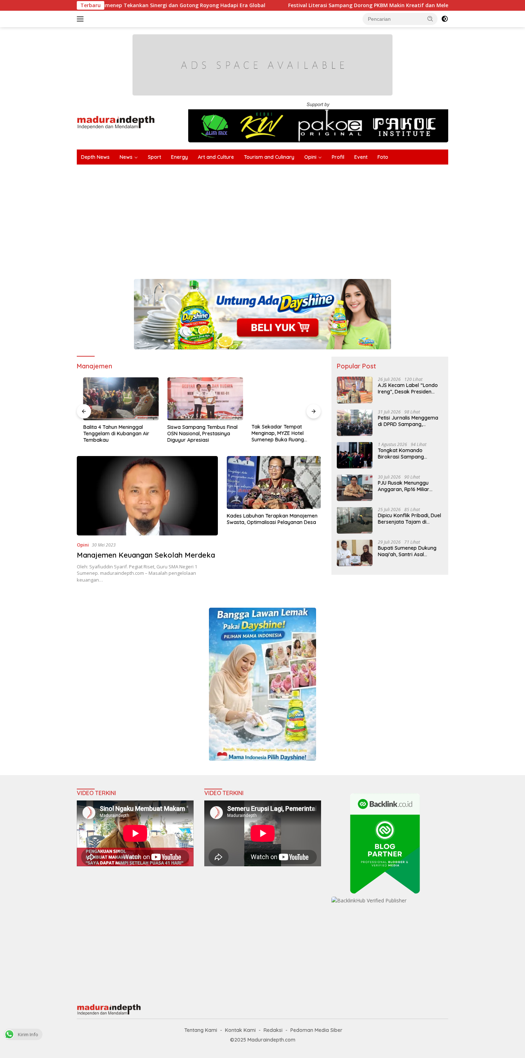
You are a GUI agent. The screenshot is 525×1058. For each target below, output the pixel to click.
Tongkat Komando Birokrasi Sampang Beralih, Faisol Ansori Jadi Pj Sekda (408, 453)
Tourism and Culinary (269, 157)
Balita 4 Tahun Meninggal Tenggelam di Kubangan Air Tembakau (110, 433)
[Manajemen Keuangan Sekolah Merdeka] (147, 495)
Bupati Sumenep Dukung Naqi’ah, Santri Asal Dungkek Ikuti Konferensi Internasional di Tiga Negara (407, 550)
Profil (338, 157)
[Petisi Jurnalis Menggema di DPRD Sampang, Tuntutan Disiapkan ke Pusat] (354, 422)
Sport (154, 157)
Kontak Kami (240, 1030)
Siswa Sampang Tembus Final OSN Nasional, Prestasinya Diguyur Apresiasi (196, 433)
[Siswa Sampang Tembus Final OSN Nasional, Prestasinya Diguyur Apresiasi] (199, 398)
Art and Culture (216, 157)
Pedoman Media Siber (316, 1030)
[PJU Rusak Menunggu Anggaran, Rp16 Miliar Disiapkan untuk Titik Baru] (354, 487)
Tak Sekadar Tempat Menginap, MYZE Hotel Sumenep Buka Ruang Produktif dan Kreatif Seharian (281, 434)
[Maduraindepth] (116, 121)
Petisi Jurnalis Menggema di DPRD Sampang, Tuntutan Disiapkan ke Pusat (408, 420)
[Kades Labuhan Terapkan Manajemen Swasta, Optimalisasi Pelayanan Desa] (274, 482)
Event (361, 157)
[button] (430, 18)
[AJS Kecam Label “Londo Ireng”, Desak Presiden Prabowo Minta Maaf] (354, 390)
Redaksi (273, 1030)
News (126, 157)
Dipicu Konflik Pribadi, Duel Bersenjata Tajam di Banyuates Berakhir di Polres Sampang (409, 518)
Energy (179, 157)
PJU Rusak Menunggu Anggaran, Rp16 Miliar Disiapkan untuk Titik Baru (409, 485)
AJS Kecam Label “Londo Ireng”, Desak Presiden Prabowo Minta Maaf (408, 388)
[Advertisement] (291, 218)
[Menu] (81, 19)
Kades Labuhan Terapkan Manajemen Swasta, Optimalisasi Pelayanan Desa (272, 519)
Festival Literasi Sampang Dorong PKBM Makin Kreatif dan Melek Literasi (330, 5)
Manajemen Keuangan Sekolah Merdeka (146, 554)
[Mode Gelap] (444, 19)
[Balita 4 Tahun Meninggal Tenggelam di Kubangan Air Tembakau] (114, 398)
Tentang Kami (200, 1030)
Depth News (95, 157)
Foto (383, 157)
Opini (310, 157)
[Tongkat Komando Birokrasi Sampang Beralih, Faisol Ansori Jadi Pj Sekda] (354, 455)
